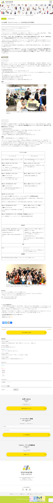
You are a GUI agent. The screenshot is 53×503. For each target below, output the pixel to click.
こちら (11, 316)
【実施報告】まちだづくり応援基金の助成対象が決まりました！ (12, 358)
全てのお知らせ (6, 15)
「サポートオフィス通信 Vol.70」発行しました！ (9, 350)
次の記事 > (49, 329)
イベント (2, 366)
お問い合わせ (30, 494)
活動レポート (3, 368)
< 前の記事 (3, 329)
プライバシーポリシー (38, 494)
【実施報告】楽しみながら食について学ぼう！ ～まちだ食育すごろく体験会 (14, 354)
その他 (3, 375)
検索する (16, 389)
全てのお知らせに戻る (26, 332)
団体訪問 (3, 372)
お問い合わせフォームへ (26, 408)
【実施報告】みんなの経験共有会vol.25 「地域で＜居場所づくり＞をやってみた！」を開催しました (18, 343)
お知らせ (2, 365)
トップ (2, 15)
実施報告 (3, 370)
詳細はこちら (26, 454)
